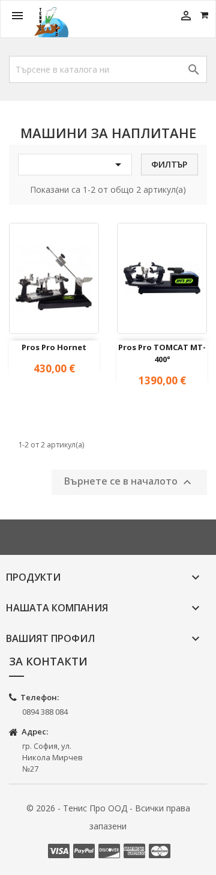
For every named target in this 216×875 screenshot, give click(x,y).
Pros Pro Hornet (54, 347)
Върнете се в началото (129, 481)
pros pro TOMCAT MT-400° (162, 353)
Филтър (169, 164)
